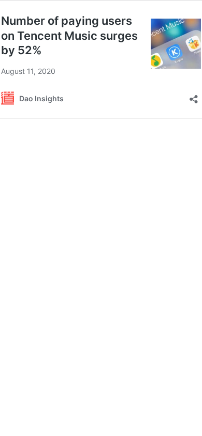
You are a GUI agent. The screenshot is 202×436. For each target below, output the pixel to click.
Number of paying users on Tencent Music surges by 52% (69, 35)
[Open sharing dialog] (193, 96)
